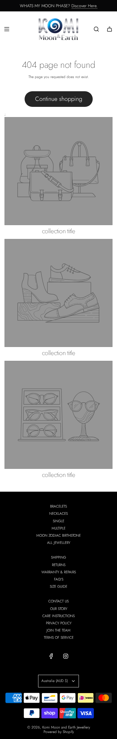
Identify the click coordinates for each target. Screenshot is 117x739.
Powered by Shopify (59, 731)
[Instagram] (65, 656)
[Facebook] (51, 656)
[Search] (96, 29)
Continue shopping (58, 99)
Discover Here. (84, 6)
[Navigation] (6, 29)
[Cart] (109, 29)
